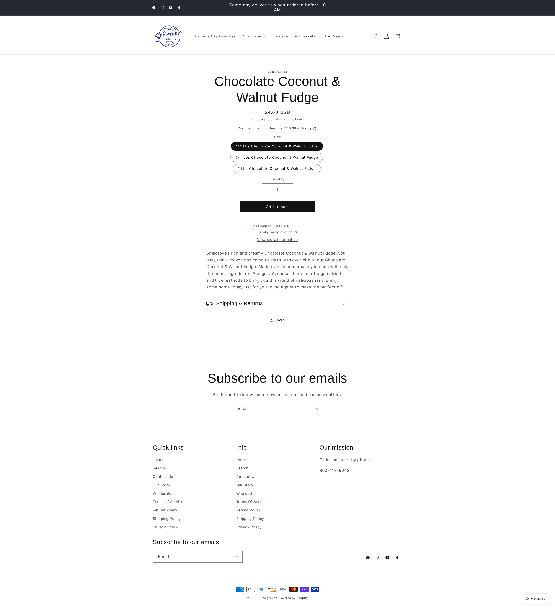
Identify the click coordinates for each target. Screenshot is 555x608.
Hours (158, 460)
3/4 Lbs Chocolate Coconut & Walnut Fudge (277, 157)
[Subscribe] (316, 409)
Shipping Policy (167, 518)
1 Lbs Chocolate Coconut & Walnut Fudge (277, 168)
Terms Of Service (168, 502)
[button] (253, 36)
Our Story (161, 485)
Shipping (258, 119)
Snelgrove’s (269, 598)
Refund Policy (165, 510)
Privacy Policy (165, 527)
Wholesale (162, 493)
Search (159, 468)
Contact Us (163, 476)
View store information (277, 239)
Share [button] (279, 320)
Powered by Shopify (293, 598)
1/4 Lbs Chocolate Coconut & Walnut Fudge (277, 146)
